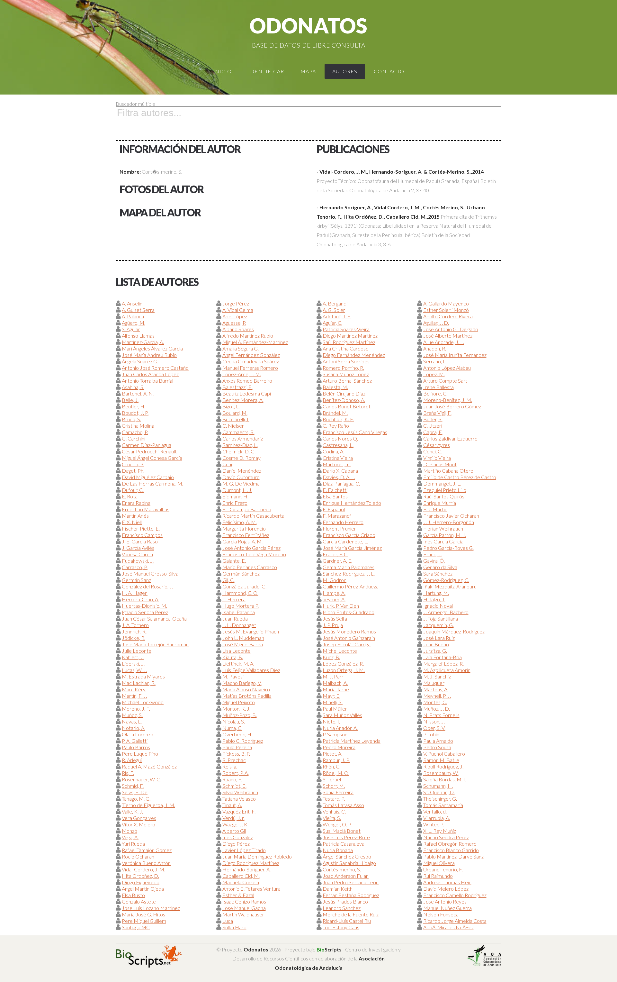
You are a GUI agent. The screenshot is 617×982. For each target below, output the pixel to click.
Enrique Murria (439, 503)
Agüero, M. (133, 323)
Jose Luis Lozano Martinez (151, 908)
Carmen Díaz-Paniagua (146, 445)
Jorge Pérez (235, 303)
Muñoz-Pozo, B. (239, 715)
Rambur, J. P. (336, 760)
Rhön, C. (331, 766)
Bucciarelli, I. (235, 419)
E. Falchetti (335, 490)
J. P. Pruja (333, 625)
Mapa (308, 71)
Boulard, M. (234, 413)
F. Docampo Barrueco (246, 509)
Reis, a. (229, 766)
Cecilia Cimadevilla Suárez (250, 361)
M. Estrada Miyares (143, 676)
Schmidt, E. (234, 786)
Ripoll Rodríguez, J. (443, 766)
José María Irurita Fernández (455, 355)
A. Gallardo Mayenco (446, 303)
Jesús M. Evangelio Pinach (250, 631)
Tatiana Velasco (239, 799)
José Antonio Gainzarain (349, 638)
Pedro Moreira (339, 747)
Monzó (129, 831)
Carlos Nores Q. (340, 438)
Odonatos (309, 25)
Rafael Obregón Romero (450, 844)
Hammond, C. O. (240, 593)
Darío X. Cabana (340, 471)
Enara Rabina (136, 503)
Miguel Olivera (439, 863)
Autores (344, 71)
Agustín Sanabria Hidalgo (349, 863)
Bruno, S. (131, 419)
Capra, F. (433, 432)
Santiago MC (136, 927)
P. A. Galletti (135, 741)
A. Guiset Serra (138, 310)
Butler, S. (433, 419)
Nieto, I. (331, 721)
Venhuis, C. (334, 811)
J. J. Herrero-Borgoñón (448, 522)
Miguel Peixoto (238, 702)
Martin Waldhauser (243, 914)
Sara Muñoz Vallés (342, 715)
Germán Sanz (136, 580)
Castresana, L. (338, 445)
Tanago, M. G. (136, 799)
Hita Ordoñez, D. (140, 876)
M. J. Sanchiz (437, 676)
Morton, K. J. (236, 708)
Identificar (266, 71)
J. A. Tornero (135, 625)
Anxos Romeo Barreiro (247, 380)
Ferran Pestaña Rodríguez (351, 895)
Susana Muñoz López (346, 374)
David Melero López (446, 889)
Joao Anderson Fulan (346, 876)
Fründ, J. (432, 554)
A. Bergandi (335, 303)
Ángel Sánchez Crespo (347, 856)
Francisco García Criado (349, 535)
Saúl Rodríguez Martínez (349, 342)
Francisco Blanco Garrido (451, 850)
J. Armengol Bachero (446, 612)
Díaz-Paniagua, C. (341, 483)
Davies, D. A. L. (339, 477)
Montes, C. (435, 702)
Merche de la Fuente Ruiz (351, 914)
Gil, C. (228, 580)
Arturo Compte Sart (445, 380)
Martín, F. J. (134, 696)
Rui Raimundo (438, 876)
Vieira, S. (332, 818)
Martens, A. (435, 689)
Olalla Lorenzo (137, 734)
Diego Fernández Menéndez (354, 355)
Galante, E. (234, 561)
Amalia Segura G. (240, 348)
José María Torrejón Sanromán (155, 644)
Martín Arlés (135, 516)
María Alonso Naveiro (246, 689)
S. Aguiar (131, 329)
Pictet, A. (332, 753)
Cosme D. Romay (241, 458)
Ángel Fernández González (251, 355)
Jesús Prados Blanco (345, 901)
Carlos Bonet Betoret (347, 406)
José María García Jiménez (352, 548)
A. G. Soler (334, 310)
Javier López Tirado (244, 850)
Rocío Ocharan (138, 856)
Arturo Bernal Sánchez (347, 380)
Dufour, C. (133, 490)
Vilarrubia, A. (436, 818)
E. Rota (130, 496)
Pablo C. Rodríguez (242, 741)
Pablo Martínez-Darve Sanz (453, 856)
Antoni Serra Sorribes (346, 361)
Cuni (227, 464)
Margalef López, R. (443, 663)
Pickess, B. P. (236, 753)
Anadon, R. (434, 348)
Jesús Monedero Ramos (349, 631)
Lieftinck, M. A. (238, 663)
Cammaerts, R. (238, 432)
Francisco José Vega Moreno (254, 554)
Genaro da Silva (440, 567)
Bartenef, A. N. (138, 393)
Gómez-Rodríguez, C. (446, 580)
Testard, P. (334, 799)
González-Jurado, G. (244, 586)
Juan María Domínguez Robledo (257, 856)
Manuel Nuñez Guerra (447, 908)
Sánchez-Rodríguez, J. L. (349, 573)
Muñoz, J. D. (436, 708)
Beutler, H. (133, 406)
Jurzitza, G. (435, 651)
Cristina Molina (138, 426)
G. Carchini (133, 438)
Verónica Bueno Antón (146, 863)
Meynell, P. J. (437, 696)
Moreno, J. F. (136, 708)
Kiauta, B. (232, 657)
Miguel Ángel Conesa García (152, 458)
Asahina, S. (133, 387)
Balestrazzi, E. (237, 387)
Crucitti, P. (133, 464)
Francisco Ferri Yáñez (245, 535)
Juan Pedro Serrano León (351, 882)
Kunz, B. (331, 657)
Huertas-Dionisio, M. (144, 606)
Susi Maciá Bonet (342, 831)
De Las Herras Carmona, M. (152, 483)
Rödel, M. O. (336, 773)
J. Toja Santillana (440, 618)
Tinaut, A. (232, 805)
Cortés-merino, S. (342, 869)
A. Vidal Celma (237, 310)
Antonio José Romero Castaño (155, 368)
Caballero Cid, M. (241, 876)
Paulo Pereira (237, 747)
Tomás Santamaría (443, 805)
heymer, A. (334, 599)
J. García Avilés (138, 548)
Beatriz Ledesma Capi (246, 393)
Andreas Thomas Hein (447, 882)
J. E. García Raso (140, 541)
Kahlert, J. (133, 657)
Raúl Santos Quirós (443, 496)
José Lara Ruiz (439, 638)
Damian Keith (338, 889)
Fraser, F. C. (335, 554)
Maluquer (433, 683)
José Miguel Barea (242, 644)
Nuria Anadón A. (340, 728)
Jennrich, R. (134, 631)
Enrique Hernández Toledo (352, 503)
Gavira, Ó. (434, 561)
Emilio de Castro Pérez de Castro (459, 477)
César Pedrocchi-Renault (149, 451)
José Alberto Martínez (447, 335)
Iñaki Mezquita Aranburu (450, 586)
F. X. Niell (132, 522)
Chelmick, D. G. (238, 451)
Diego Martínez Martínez (350, 335)
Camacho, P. (135, 432)
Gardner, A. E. (337, 561)
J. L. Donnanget (239, 625)
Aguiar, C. (332, 323)
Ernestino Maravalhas (145, 509)
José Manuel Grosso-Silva (150, 573)
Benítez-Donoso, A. (344, 400)
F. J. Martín (435, 509)
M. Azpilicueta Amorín (446, 670)
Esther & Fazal (238, 895)
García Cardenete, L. (345, 541)
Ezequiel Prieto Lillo (444, 490)
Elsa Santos (335, 496)
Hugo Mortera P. (240, 606)
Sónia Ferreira (338, 792)
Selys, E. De (135, 792)
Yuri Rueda (133, 844)
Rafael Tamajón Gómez (147, 850)
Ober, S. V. (434, 728)
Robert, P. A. (235, 773)
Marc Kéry (134, 689)
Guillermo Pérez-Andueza (351, 586)
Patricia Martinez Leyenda (351, 741)
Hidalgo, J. (434, 599)
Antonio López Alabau (447, 368)
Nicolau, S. (233, 721)
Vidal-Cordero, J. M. (143, 869)
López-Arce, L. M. (241, 374)
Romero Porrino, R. (343, 368)
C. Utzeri (432, 426)
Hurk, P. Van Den (341, 606)
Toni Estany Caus (341, 927)
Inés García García (443, 541)
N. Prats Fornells (441, 715)
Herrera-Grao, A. (140, 599)
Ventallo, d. (435, 811)
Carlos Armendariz (242, 438)
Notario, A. (133, 728)
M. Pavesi (233, 676)
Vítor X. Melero (138, 824)
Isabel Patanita (238, 612)
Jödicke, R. (133, 638)
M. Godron (334, 580)
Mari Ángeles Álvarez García (152, 348)
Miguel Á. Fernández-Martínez (255, 342)
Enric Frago (234, 503)
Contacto (389, 71)
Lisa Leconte (236, 651)
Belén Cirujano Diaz (344, 393)
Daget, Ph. (133, 471)
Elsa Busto (133, 895)
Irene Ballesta (438, 387)
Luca (227, 921)
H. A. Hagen (135, 593)
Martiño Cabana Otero (448, 471)
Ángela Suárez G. (140, 361)
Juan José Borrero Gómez (452, 406)
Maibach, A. (335, 683)
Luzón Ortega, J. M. (344, 670)
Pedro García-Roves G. (448, 548)
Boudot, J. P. (135, 413)
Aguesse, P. (234, 323)
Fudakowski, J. (138, 561)
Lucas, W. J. (134, 670)
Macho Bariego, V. (242, 683)
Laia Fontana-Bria (442, 657)
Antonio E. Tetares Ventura (251, 889)
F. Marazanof (337, 516)
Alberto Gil (234, 831)
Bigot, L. (231, 406)
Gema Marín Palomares (348, 567)
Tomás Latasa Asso (343, 805)
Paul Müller (335, 708)
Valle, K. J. (132, 811)
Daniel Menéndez (241, 471)
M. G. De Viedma (241, 483)
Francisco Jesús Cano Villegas (355, 432)
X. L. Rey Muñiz (439, 831)
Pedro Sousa (437, 747)
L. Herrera (234, 599)
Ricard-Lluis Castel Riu (347, 921)
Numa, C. (232, 728)
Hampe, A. (334, 593)
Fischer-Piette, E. (141, 528)
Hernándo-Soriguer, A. (246, 869)
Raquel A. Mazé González (149, 766)
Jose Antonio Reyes (445, 901)
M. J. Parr (333, 676)
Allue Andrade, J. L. (443, 342)
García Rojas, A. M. (242, 541)
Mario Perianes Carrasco (249, 567)
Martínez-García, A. (143, 342)
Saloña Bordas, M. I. (444, 779)
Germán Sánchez (241, 573)
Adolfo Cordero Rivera (448, 316)
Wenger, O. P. (337, 824)
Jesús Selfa (335, 618)
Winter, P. (433, 824)
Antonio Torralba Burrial (147, 380)
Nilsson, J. (434, 721)
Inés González (237, 837)
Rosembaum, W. (441, 773)
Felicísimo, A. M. (239, 522)
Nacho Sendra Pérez (446, 837)
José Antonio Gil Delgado (450, 329)
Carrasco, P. (135, 567)
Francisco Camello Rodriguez (455, 895)
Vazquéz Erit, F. (238, 811)
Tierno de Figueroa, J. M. (148, 805)
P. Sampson (335, 734)
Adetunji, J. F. (337, 316)
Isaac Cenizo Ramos (244, 901)
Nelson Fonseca (441, 914)
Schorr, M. (334, 786)
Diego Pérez (236, 844)
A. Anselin (132, 303)
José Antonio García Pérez (251, 548)
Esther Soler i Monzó (446, 310)
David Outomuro (241, 477)
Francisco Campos (142, 535)
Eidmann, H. (235, 496)
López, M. (434, 374)
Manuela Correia (240, 882)
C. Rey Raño (336, 426)
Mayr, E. (331, 696)
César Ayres (436, 445)
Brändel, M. (335, 413)
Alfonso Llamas (138, 335)
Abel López (234, 316)
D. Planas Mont (440, 464)
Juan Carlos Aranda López (150, 374)
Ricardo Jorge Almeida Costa (455, 921)
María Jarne (336, 689)
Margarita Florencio (244, 528)
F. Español (334, 509)
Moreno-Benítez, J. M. (447, 400)
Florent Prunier (339, 528)
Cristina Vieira (338, 458)
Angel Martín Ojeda (143, 889)
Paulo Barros (136, 747)
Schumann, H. (438, 786)
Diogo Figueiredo (140, 882)
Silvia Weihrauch (240, 792)
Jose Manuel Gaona (244, 908)
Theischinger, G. (440, 799)
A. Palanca (133, 316)
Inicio (222, 71)
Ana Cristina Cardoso (346, 348)
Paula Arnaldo (438, 741)
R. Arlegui (132, 760)
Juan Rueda (235, 618)
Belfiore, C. (435, 393)
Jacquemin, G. (438, 625)
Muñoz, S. (132, 715)
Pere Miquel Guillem (144, 921)
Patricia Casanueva (343, 844)
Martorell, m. (337, 464)
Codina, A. (333, 451)
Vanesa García (137, 554)
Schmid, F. (133, 786)
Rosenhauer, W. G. (141, 779)
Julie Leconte (136, 651)
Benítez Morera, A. (243, 400)
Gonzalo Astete (139, 901)
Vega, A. (130, 837)
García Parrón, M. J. (444, 535)
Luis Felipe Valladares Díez (251, 670)
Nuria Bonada (338, 850)
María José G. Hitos (143, 914)
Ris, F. (128, 773)
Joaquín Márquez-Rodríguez (454, 631)
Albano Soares (238, 329)
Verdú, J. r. (233, 818)
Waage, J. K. (235, 824)
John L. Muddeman (243, 638)
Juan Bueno (436, 644)
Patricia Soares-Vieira (346, 329)
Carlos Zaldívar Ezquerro (450, 438)
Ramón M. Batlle (441, 760)
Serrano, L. (435, 361)
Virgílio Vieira (437, 458)
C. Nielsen (233, 426)
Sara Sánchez (437, 573)
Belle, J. (130, 400)
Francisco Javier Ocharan (451, 516)
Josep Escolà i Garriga (347, 644)
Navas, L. (132, 721)
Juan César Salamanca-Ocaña (154, 618)
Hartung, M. (436, 593)
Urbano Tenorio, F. (443, 869)
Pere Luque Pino (140, 753)
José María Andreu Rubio (149, 355)
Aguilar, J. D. (436, 323)
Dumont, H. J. (237, 490)
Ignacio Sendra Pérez (145, 612)
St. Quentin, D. (439, 792)
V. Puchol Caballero (444, 753)
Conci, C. (432, 451)
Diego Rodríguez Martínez (250, 863)
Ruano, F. (232, 779)
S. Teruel (332, 779)
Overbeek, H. (237, 734)
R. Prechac (234, 760)
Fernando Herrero (343, 522)
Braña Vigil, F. (437, 413)
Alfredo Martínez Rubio (247, 335)
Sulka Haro (234, 927)
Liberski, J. (133, 663)
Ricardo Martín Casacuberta (253, 516)
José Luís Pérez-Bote (346, 837)
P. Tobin (431, 734)
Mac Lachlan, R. (139, 683)
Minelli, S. (333, 702)
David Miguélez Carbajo (148, 477)
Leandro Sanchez (342, 908)
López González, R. (343, 663)
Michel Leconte (340, 651)
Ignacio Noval (438, 606)
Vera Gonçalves (139, 818)
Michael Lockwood (143, 702)
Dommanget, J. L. (442, 483)
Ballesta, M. (335, 387)
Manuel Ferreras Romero (250, 368)
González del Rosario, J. (147, 586)
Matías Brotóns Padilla (247, 696)
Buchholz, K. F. (338, 419)
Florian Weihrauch (443, 528)
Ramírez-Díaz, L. (240, 445)
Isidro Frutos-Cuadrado (348, 612)
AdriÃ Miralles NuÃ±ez (448, 927)
